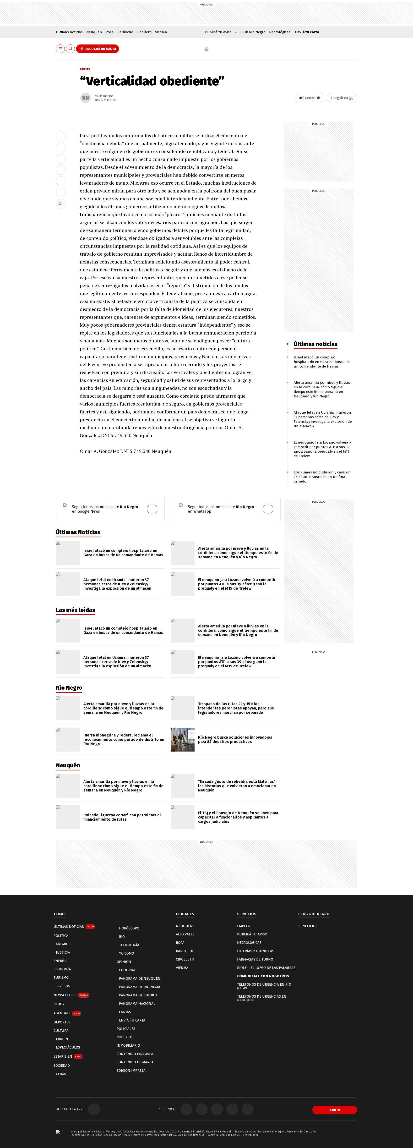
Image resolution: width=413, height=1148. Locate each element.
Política (61, 936)
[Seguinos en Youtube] (217, 1109)
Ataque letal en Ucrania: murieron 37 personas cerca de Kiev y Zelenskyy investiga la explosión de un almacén (323, 419)
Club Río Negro (253, 32)
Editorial (127, 970)
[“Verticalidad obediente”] (60, 136)
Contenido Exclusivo (136, 1054)
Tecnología (129, 945)
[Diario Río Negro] (206, 49)
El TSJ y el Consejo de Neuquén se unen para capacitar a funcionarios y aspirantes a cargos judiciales (238, 817)
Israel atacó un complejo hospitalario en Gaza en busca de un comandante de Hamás (322, 361)
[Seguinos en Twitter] (202, 1109)
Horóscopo (129, 928)
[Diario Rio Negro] (58, 1139)
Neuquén (94, 32)
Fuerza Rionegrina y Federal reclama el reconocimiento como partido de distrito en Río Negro (123, 739)
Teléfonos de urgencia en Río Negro (264, 986)
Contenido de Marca (135, 1062)
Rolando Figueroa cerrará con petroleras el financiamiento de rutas (122, 817)
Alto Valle (185, 934)
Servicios (62, 986)
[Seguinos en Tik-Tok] (248, 1109)
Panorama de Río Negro (140, 987)
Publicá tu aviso (252, 934)
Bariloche (125, 32)
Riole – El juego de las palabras (266, 968)
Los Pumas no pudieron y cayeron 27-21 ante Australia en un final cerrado (322, 476)
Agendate (67, 1013)
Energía (61, 961)
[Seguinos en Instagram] (232, 1109)
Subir (335, 1110)
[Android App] (94, 1109)
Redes (59, 1004)
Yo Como (126, 953)
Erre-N (62, 1039)
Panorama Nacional (137, 1003)
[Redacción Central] (85, 98)
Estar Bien (67, 1056)
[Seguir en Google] (60, 204)
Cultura (61, 1030)
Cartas (85, 69)
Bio (122, 936)
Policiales (126, 1029)
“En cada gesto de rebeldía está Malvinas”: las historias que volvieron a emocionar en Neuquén (237, 785)
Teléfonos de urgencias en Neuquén (261, 998)
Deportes (62, 1022)
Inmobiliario (128, 1045)
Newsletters (71, 995)
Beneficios (307, 926)
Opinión (124, 962)
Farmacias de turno (255, 959)
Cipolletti (144, 32)
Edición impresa (131, 1070)
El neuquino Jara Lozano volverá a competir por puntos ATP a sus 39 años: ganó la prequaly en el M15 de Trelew (322, 449)
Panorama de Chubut (138, 995)
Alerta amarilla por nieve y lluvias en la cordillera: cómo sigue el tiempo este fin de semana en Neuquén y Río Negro (322, 389)
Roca (110, 32)
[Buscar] (70, 49)
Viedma (161, 32)
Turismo (61, 977)
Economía (62, 969)
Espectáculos (68, 1047)
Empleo (243, 926)
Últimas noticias (69, 32)
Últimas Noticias (74, 926)
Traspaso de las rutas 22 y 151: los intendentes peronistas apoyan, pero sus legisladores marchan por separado (236, 708)
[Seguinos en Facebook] (186, 1109)
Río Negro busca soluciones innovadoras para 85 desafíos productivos (235, 739)
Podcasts (125, 1037)
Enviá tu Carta (132, 1020)
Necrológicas (279, 32)
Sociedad (62, 1065)
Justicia (63, 952)
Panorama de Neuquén (139, 978)
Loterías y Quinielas (255, 951)
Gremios (63, 944)
